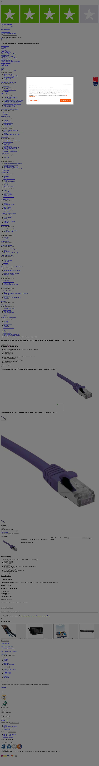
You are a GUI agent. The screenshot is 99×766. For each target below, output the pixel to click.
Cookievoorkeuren (33, 100)
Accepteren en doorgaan (66, 100)
